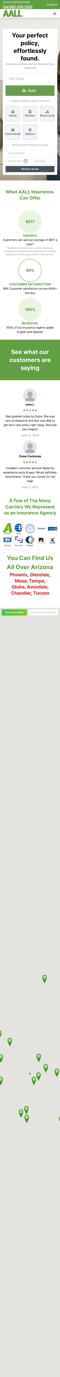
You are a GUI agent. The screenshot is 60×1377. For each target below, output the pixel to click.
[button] (38, 1076)
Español (52, 4)
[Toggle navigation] (54, 13)
